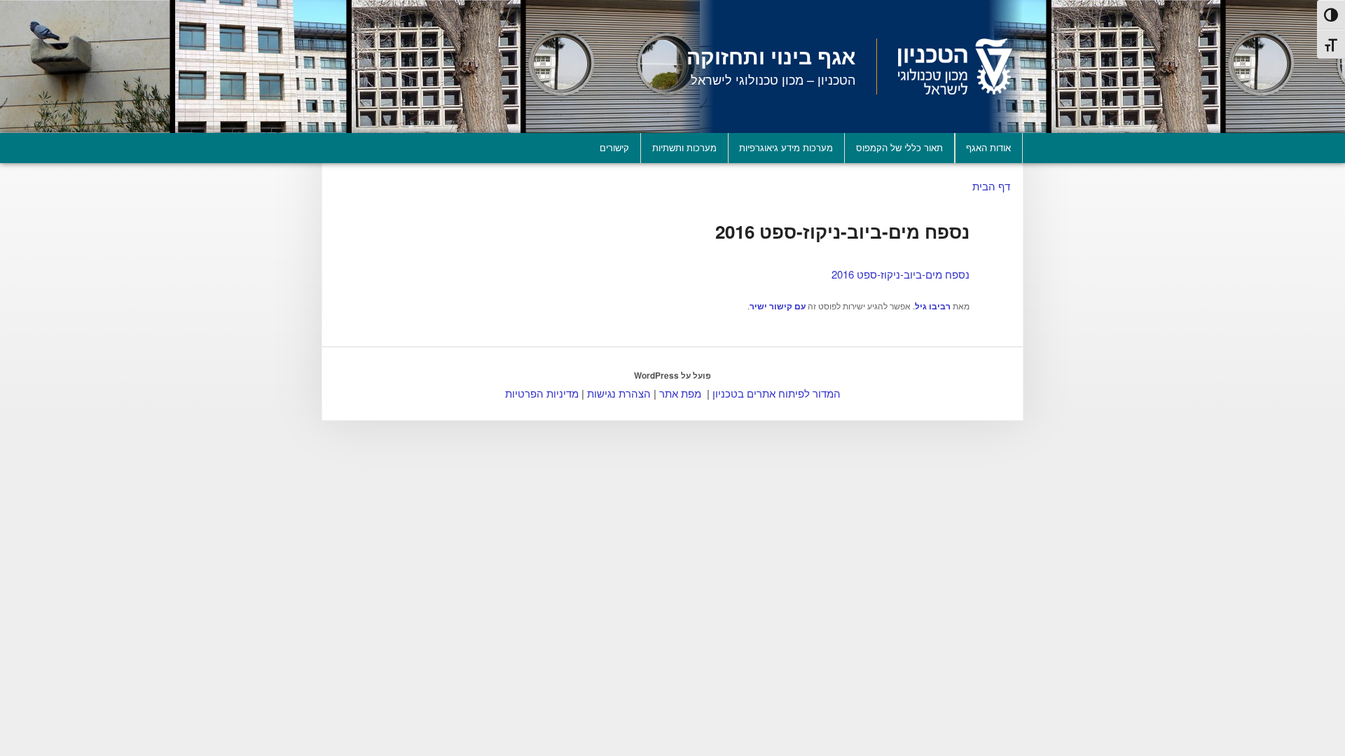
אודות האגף (988, 147)
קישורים (614, 147)
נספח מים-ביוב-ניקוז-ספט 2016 (901, 274)
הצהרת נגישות (619, 393)
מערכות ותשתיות (684, 147)
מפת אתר (680, 393)
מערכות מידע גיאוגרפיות (786, 147)
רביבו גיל (933, 306)
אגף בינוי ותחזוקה (771, 56)
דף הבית (991, 185)
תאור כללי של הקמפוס (899, 147)
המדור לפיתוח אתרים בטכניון (776, 393)
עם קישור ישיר (778, 306)
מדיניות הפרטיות (542, 393)
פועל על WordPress (672, 375)
